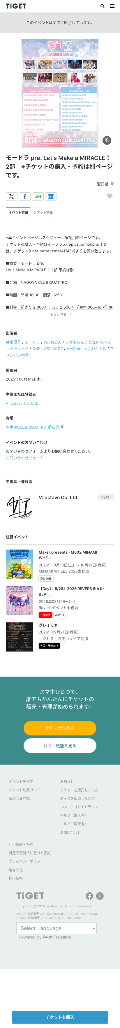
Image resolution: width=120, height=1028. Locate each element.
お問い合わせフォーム (25, 457)
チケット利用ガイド (24, 790)
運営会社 (16, 870)
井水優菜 (13, 342)
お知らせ (67, 781)
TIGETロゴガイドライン (79, 807)
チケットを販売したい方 (79, 790)
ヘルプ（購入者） (74, 815)
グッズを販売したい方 (77, 798)
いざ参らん (74, 342)
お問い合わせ (70, 832)
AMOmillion (77, 348)
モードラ (32, 342)
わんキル (98, 348)
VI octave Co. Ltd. (22, 403)
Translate (62, 936)
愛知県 (102, 184)
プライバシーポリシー (26, 861)
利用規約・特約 (21, 844)
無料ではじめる (60, 728)
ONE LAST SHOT (47, 348)
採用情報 (16, 878)
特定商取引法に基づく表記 (30, 853)
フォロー (106, 497)
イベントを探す (21, 781)
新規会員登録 (19, 798)
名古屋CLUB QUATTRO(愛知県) (33, 427)
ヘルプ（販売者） (74, 824)
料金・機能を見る (60, 745)
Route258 (52, 342)
